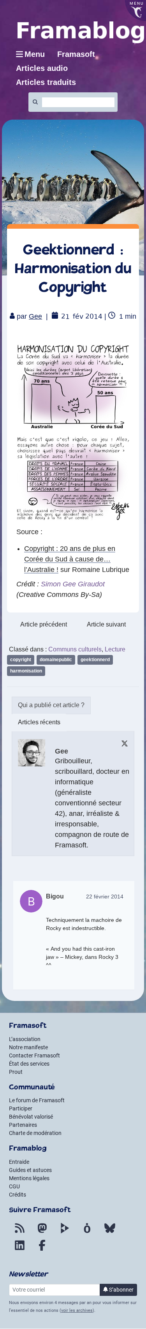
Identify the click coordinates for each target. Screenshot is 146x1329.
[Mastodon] (42, 1233)
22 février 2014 (104, 896)
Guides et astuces (30, 1170)
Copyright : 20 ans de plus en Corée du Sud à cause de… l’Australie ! (69, 559)
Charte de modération (35, 1133)
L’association (24, 1039)
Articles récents (39, 722)
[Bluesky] (109, 1233)
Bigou (55, 896)
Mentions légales (29, 1178)
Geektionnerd (95, 659)
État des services (29, 1064)
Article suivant (106, 624)
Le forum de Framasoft (37, 1100)
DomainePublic (56, 659)
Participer (20, 1108)
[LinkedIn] (19, 1250)
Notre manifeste (28, 1047)
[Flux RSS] (19, 1233)
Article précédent (43, 624)
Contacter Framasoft (34, 1055)
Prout (16, 1072)
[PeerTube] (64, 1233)
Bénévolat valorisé (31, 1117)
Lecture (115, 649)
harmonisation (26, 671)
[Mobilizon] (87, 1233)
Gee (35, 316)
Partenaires (23, 1125)
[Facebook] (42, 1250)
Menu (35, 54)
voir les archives (77, 1310)
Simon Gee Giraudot (73, 584)
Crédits (17, 1194)
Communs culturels (75, 649)
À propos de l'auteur (51, 705)
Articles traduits (46, 82)
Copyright (20, 659)
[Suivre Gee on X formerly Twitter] (124, 743)
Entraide (19, 1162)
